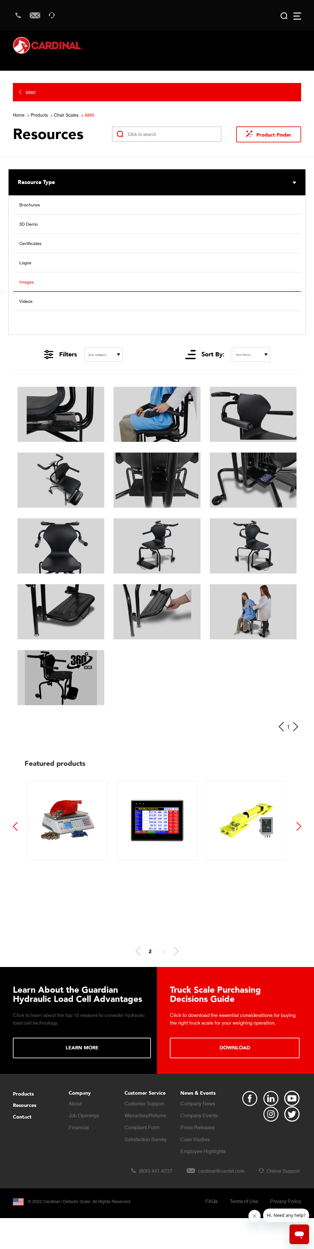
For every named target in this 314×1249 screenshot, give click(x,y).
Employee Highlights (203, 1151)
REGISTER (234, 1038)
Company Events (199, 1116)
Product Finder (273, 135)
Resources (24, 1105)
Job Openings (84, 1116)
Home (19, 115)
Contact (22, 1117)
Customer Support (144, 1104)
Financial (79, 1128)
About (75, 1104)
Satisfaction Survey (145, 1140)
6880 (89, 115)
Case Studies (195, 1140)
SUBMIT (83, 1045)
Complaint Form (141, 1128)
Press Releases (197, 1128)
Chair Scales (66, 115)
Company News (197, 1104)
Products (39, 115)
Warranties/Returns (145, 1116)
